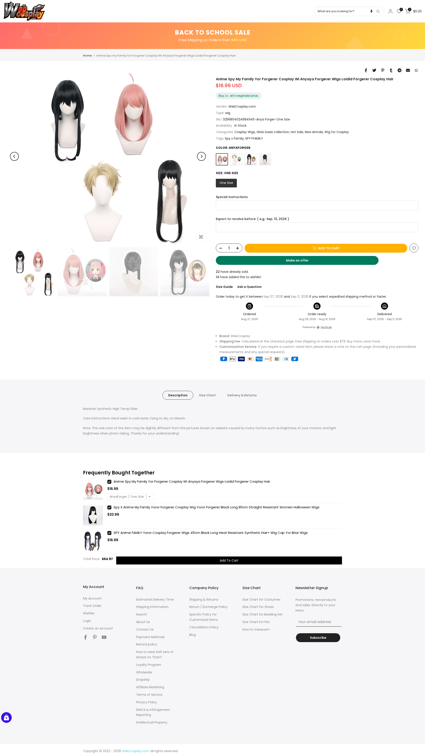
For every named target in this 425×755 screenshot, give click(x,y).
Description (177, 395)
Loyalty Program (148, 665)
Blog (192, 635)
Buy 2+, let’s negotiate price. (239, 95)
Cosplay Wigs (244, 132)
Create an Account (98, 628)
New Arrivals (314, 132)
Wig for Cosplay (337, 132)
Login (87, 621)
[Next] (201, 156)
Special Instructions (232, 197)
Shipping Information (152, 607)
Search (141, 614)
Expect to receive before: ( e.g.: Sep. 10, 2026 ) (252, 219)
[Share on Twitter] (374, 70)
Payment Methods (150, 637)
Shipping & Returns (203, 599)
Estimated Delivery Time (155, 599)
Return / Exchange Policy (208, 607)
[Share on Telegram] (400, 70)
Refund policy (146, 644)
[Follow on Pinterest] (94, 637)
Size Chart (207, 395)
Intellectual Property (151, 722)
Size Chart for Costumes (261, 599)
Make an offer (301, 261)
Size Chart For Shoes (258, 607)
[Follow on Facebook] (85, 637)
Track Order (92, 606)
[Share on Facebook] (366, 70)
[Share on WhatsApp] (416, 70)
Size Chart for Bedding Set (262, 614)
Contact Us (145, 629)
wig (227, 113)
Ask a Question (249, 287)
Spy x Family (234, 138)
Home (87, 55)
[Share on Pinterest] (383, 70)
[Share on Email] (408, 70)
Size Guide (224, 287)
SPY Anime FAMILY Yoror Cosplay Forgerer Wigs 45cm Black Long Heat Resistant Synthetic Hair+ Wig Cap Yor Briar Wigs (211, 532)
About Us (143, 622)
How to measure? (256, 629)
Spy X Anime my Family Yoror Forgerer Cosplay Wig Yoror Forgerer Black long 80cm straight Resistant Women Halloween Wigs (216, 507)
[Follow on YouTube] (104, 637)
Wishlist (89, 613)
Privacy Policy (146, 702)
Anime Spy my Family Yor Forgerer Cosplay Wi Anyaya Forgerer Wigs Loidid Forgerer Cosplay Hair (192, 481)
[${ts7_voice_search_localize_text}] (371, 11)
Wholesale (144, 672)
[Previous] (14, 156)
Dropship (143, 679)
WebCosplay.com (242, 106)
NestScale (326, 327)
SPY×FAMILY (254, 138)
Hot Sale (297, 132)
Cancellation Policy (204, 627)
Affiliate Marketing (150, 687)
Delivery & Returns (242, 395)
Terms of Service (149, 694)
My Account (92, 598)
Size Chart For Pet (256, 622)
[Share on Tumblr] (391, 70)
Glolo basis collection (273, 132)
